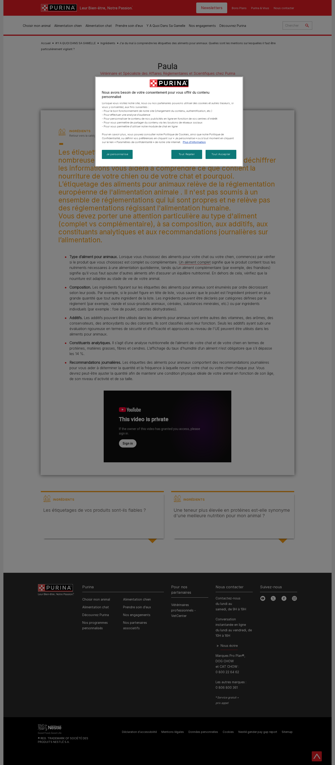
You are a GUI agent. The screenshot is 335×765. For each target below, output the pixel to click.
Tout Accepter (220, 154)
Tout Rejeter (187, 154)
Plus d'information (194, 142)
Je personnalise (117, 154)
